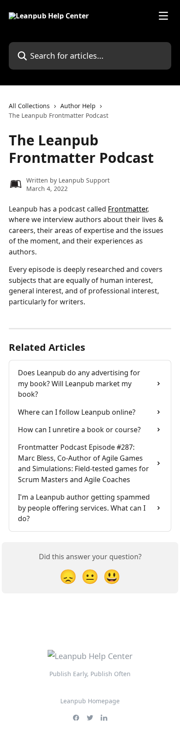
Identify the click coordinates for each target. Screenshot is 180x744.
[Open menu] (163, 16)
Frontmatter (127, 209)
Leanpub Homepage (90, 701)
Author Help (78, 106)
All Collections (29, 106)
